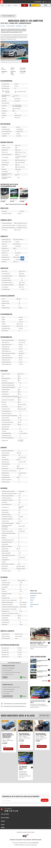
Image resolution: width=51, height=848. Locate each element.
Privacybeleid (19, 839)
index (31, 606)
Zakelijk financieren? (22, 91)
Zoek (25, 5)
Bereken (5, 677)
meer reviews (45, 680)
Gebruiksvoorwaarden (36, 839)
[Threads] (13, 811)
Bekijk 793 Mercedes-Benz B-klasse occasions (15, 204)
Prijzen (22, 257)
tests (31, 602)
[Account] (43, 2)
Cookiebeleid (12, 839)
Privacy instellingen (27, 839)
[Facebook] (5, 811)
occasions (32, 597)
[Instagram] (7, 811)
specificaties (33, 595)
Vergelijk (25, 61)
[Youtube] (17, 811)
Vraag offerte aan (7, 696)
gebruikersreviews (34, 604)
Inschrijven (45, 800)
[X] (9, 811)
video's (31, 600)
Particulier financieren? (7, 91)
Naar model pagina (44, 715)
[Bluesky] (11, 811)
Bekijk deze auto (8, 748)
